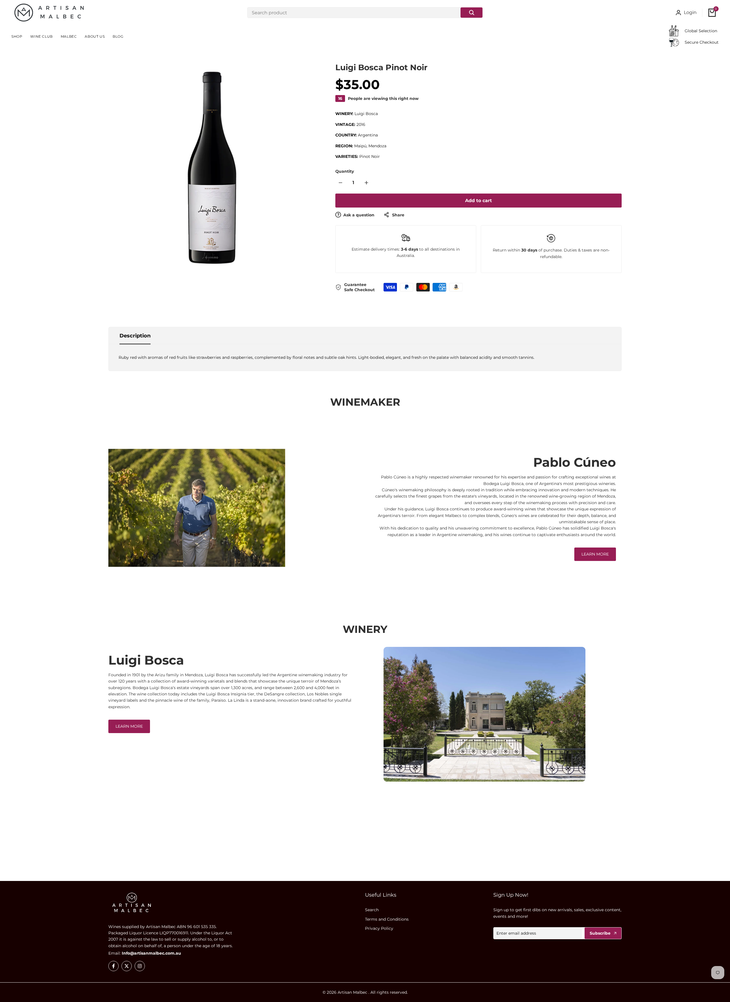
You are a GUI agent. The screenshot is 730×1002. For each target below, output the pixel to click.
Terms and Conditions (387, 919)
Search (372, 909)
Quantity (344, 171)
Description (135, 336)
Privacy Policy (379, 928)
